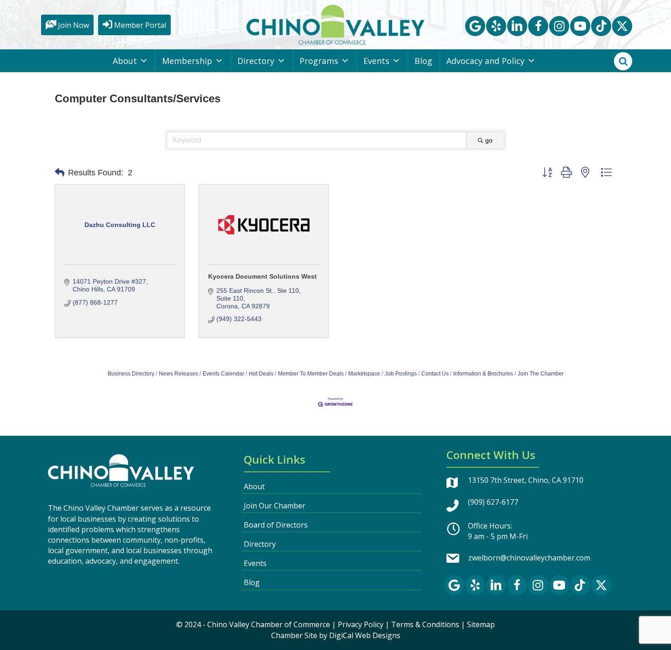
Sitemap (481, 624)
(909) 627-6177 (493, 502)
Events (376, 60)
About (125, 60)
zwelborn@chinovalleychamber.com (529, 558)
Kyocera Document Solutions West (262, 276)
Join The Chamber (541, 373)
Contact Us (435, 373)
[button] (475, 26)
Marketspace (364, 373)
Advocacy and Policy (485, 60)
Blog (423, 60)
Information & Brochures (483, 373)
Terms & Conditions (425, 624)
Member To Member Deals (311, 373)
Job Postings (401, 373)
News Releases (178, 373)
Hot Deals (261, 373)
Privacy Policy (360, 624)
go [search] (489, 140)
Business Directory (131, 373)
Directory (255, 60)
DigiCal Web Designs (364, 635)
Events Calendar (223, 373)
